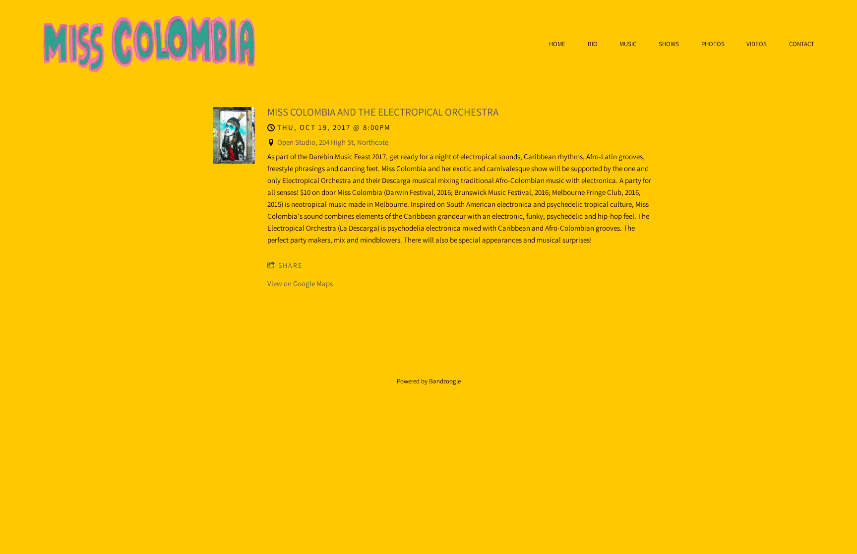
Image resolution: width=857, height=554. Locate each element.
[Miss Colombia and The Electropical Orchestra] (234, 161)
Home (557, 44)
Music (627, 44)
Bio (593, 44)
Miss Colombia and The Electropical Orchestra (382, 112)
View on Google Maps (300, 283)
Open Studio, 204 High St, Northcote (332, 142)
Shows (669, 44)
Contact (801, 44)
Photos (713, 44)
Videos (756, 44)
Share (290, 265)
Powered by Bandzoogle (429, 381)
